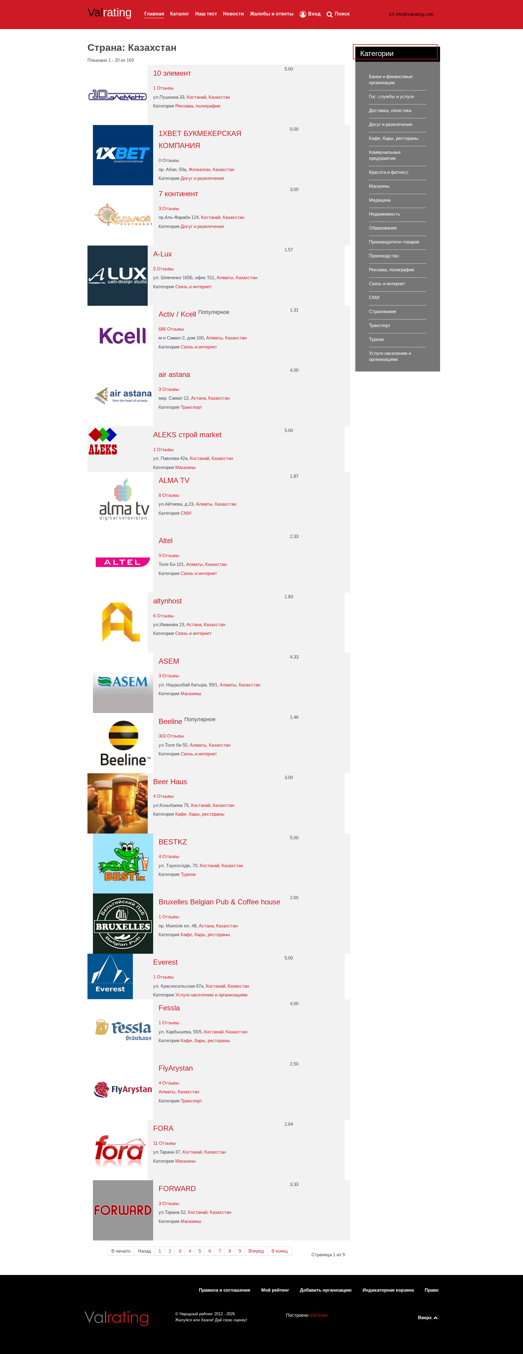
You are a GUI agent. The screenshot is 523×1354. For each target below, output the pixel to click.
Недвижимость (384, 214)
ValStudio (319, 1315)
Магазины (185, 467)
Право (432, 1290)
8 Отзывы (169, 495)
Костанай (196, 97)
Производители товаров (394, 241)
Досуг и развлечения (202, 178)
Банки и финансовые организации (391, 79)
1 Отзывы (163, 88)
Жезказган (199, 169)
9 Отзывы (169, 555)
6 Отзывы (163, 615)
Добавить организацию (326, 1290)
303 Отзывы (171, 736)
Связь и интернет (193, 286)
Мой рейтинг (275, 1290)
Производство (384, 255)
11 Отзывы (164, 1143)
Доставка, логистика (390, 110)
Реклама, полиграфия (197, 106)
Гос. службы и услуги (391, 96)
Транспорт (191, 407)
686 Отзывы (171, 329)
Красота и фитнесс (389, 172)
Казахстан (219, 97)
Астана (198, 398)
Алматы (225, 277)
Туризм (188, 874)
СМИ (186, 513)
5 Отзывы (163, 268)
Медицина (379, 200)
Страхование (382, 311)
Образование (383, 228)
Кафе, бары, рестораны (200, 814)
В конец (279, 1251)
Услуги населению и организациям (211, 994)
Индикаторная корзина (388, 1290)
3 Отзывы (169, 208)
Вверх (425, 1317)
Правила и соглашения (224, 1290)
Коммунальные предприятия (385, 155)
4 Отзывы (163, 796)
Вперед (256, 1251)
